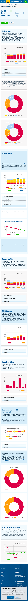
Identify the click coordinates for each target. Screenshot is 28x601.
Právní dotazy (3, 571)
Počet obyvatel (8, 221)
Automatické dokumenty (18, 575)
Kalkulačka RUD (17, 572)
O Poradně (2, 576)
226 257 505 (19, 583)
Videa (1, 583)
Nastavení (18, 597)
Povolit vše (10, 597)
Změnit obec (4, 22)
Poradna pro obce (5, 4)
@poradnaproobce (20, 581)
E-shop (2, 575)
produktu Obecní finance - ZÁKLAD (7, 212)
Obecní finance (11, 4)
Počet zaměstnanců (19, 221)
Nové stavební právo (4, 573)
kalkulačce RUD (22, 163)
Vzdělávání (2, 572)
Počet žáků (13, 221)
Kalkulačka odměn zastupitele (19, 573)
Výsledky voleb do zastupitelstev (20, 576)
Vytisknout (12, 22)
